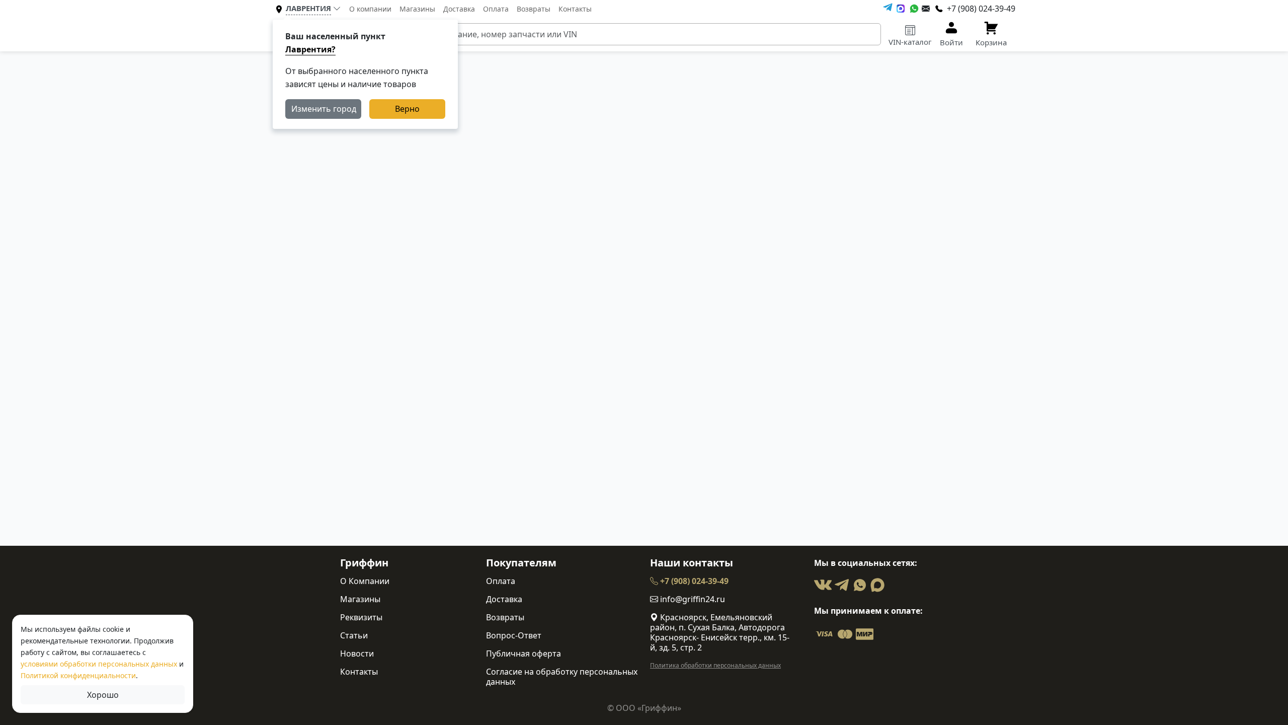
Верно (407, 108)
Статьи (354, 635)
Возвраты (533, 9)
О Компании (364, 581)
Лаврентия (308, 8)
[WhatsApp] (914, 8)
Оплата (496, 9)
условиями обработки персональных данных (99, 664)
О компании (370, 9)
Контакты (575, 9)
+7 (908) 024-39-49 (693, 581)
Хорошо (103, 694)
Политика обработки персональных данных (715, 665)
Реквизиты (361, 617)
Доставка (459, 9)
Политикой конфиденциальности (78, 675)
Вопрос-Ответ (513, 635)
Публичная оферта (523, 653)
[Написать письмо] (926, 8)
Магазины (417, 9)
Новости (357, 653)
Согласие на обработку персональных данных (561, 676)
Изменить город (323, 108)
